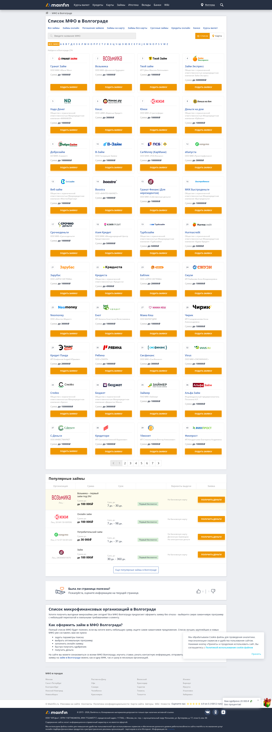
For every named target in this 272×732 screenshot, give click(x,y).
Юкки (143, 109)
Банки (157, 5)
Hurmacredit (192, 232)
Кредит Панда (59, 355)
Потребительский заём (89, 531)
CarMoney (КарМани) (153, 152)
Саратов (141, 687)
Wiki (166, 5)
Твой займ (146, 66)
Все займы (54, 27)
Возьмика (101, 66)
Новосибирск (51, 694)
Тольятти (141, 694)
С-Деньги (56, 435)
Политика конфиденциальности (111, 703)
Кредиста (101, 275)
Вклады (146, 5)
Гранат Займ (58, 66)
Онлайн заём (84, 514)
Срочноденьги (59, 232)
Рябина (100, 355)
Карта (218, 35)
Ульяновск (188, 690)
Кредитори (102, 435)
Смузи (189, 275)
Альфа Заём (192, 393)
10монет (145, 435)
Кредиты (98, 5)
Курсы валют (81, 5)
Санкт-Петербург (53, 683)
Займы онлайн (71, 27)
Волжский (142, 679)
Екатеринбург (51, 687)
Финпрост (191, 435)
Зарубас (55, 275)
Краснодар (142, 683)
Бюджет (100, 393)
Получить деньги (211, 519)
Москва (49, 679)
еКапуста (190, 152)
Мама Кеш (146, 315)
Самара (94, 687)
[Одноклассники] (215, 712)
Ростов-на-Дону (98, 679)
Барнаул (187, 683)
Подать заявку (113, 451)
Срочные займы (159, 27)
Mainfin (59, 712)
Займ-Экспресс (194, 66)
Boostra (100, 189)
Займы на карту (116, 27)
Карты (110, 5)
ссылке (171, 729)
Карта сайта (137, 703)
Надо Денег (57, 109)
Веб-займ (56, 189)
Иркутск (187, 687)
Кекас (98, 109)
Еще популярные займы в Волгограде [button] (136, 569)
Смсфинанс (147, 355)
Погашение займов (93, 27)
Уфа (93, 683)
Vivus (188, 355)
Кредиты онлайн (180, 27)
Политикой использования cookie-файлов (229, 647)
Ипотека (133, 5)
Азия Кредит (103, 232)
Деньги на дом (194, 109)
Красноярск (96, 694)
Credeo (54, 393)
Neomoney (57, 315)
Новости (165, 703)
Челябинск (96, 690)
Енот (98, 315)
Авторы (149, 703)
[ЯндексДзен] (223, 712)
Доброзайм (57, 152)
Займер (145, 393)
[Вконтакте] (207, 712)
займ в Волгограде (70, 657)
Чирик (189, 315)
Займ (80, 549)
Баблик (144, 275)
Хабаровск (188, 694)
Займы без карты (137, 27)
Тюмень (141, 690)
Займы (121, 5)
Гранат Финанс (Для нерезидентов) (152, 191)
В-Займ (100, 152)
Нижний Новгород (54, 690)
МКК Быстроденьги (197, 189)
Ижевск (186, 679)
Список (204, 35)
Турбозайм (147, 232)
